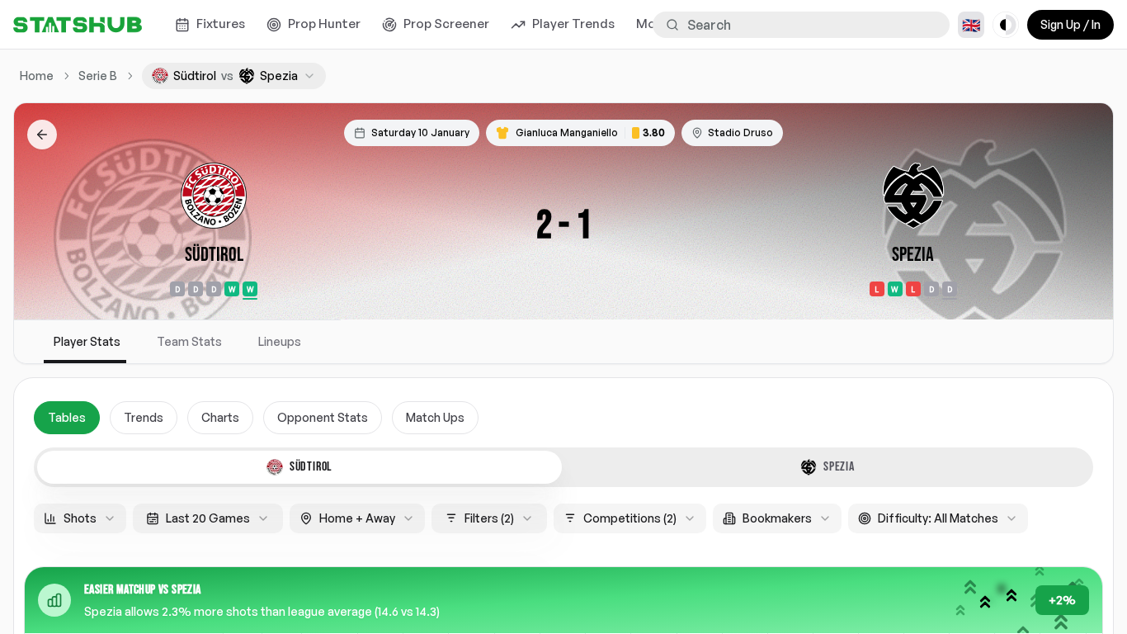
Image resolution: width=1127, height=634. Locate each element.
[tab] (299, 467)
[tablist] (563, 467)
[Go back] (42, 134)
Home (37, 76)
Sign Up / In (1070, 24)
